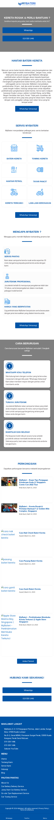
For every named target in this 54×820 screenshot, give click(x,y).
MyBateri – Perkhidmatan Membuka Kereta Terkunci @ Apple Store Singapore (34, 619)
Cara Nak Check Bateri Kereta (32, 533)
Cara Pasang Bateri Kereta (30, 561)
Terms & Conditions (27, 810)
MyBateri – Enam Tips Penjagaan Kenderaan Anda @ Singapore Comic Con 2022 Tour (33, 482)
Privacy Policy (43, 808)
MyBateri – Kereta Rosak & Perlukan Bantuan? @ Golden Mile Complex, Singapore (34, 508)
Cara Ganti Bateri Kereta (30, 589)
